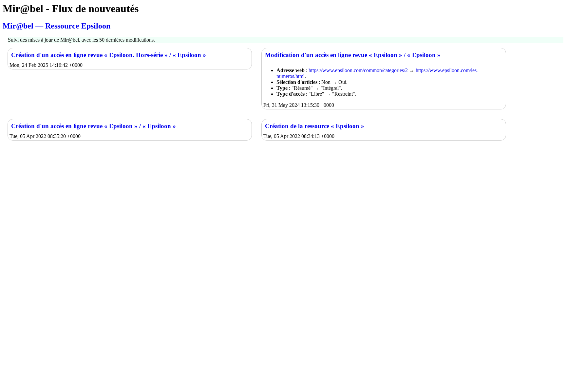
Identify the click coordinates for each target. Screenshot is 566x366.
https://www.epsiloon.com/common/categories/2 (358, 70)
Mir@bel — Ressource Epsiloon (56, 26)
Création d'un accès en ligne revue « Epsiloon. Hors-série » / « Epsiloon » (108, 54)
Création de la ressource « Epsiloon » (314, 126)
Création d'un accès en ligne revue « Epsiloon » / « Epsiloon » (93, 126)
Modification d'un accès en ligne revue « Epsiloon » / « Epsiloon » (353, 54)
